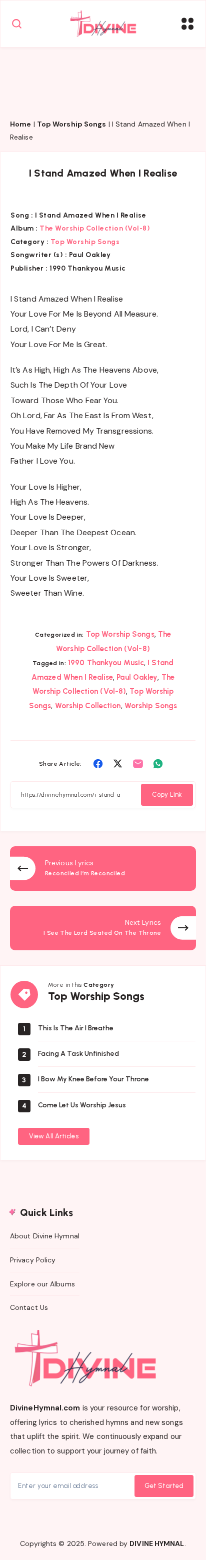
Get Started (164, 1485)
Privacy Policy (33, 1259)
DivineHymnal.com (45, 1408)
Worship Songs (150, 705)
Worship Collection (88, 705)
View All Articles (53, 1136)
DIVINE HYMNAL (157, 1543)
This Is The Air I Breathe (76, 1028)
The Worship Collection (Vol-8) (95, 228)
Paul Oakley (137, 677)
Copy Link (167, 794)
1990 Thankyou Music (106, 662)
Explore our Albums (42, 1283)
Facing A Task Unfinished (78, 1053)
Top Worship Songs (71, 124)
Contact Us (29, 1307)
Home (20, 124)
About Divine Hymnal (45, 1235)
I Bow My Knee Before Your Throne (93, 1079)
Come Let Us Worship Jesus (82, 1105)
